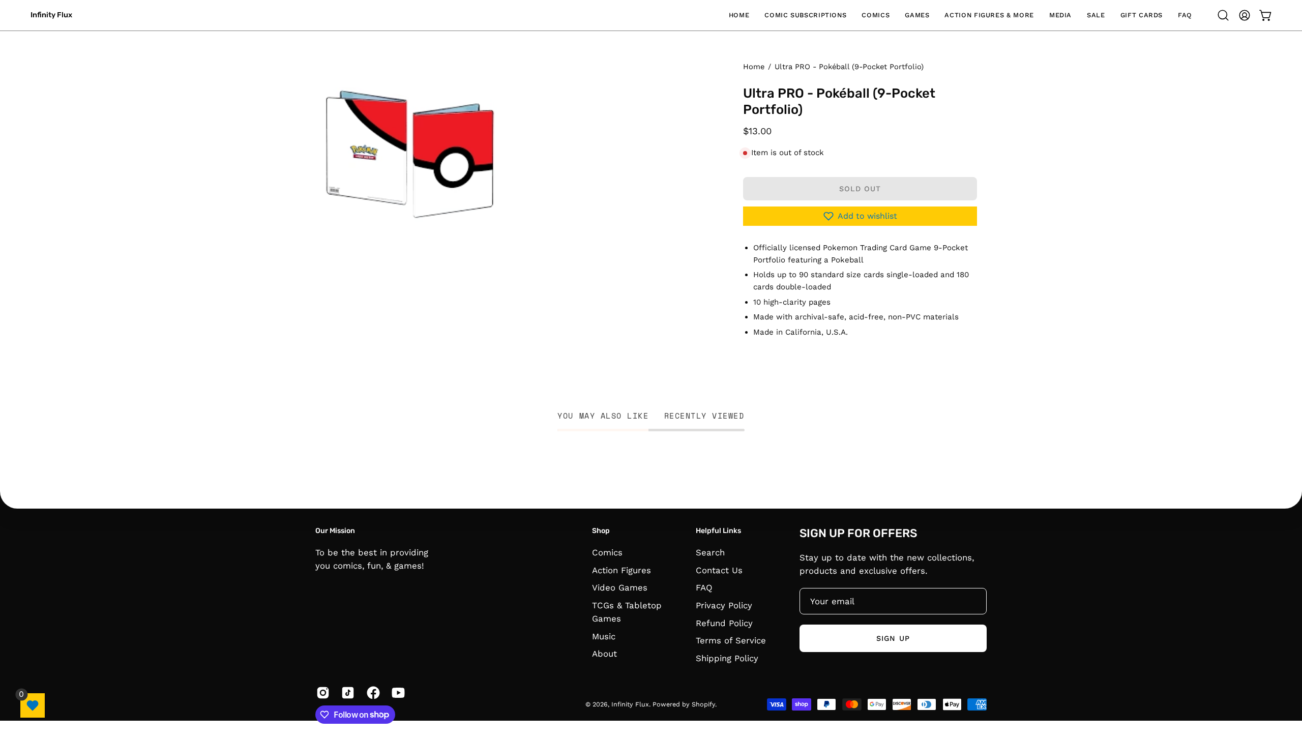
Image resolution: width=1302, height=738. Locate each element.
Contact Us (719, 570)
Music (603, 636)
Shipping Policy (727, 658)
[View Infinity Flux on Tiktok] (346, 692)
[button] (805, 15)
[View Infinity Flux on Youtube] (396, 692)
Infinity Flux (51, 15)
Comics (607, 552)
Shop (601, 530)
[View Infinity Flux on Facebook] (371, 692)
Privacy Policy (724, 605)
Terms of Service (731, 640)
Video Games (619, 587)
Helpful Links (718, 530)
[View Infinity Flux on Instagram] (321, 692)
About (604, 653)
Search (710, 552)
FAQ (704, 587)
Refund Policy (724, 622)
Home (753, 66)
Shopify (703, 704)
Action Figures (621, 570)
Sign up (893, 638)
